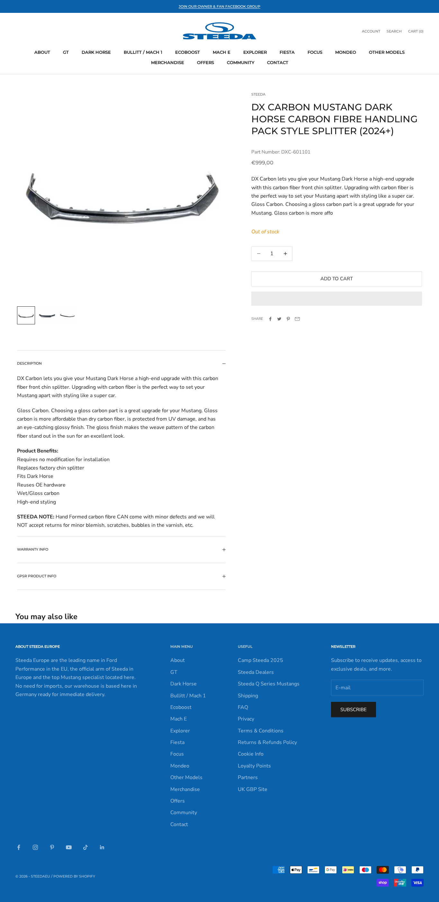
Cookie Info (251, 754)
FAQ (243, 707)
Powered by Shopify (74, 876)
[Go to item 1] (26, 315)
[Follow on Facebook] (18, 847)
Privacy (246, 718)
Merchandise (167, 62)
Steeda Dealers (256, 672)
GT (66, 52)
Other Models (387, 52)
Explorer (255, 52)
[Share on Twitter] (279, 318)
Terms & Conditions (260, 730)
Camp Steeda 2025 (260, 660)
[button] (336, 299)
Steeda (258, 94)
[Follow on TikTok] (85, 847)
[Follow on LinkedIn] (102, 847)
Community (240, 62)
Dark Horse (96, 52)
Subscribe (353, 709)
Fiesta (287, 52)
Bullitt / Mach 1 (143, 52)
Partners (248, 777)
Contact (277, 62)
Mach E (221, 52)
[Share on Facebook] (270, 318)
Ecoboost (187, 52)
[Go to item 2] (47, 315)
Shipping (248, 695)
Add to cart (336, 278)
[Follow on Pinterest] (52, 847)
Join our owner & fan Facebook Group (219, 6)
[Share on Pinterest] (288, 318)
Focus (315, 52)
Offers (205, 62)
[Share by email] (297, 318)
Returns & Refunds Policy (267, 742)
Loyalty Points (254, 765)
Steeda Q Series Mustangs (269, 683)
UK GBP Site (252, 789)
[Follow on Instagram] (35, 847)
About (42, 52)
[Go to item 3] (67, 315)
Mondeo (345, 52)
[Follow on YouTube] (69, 847)
